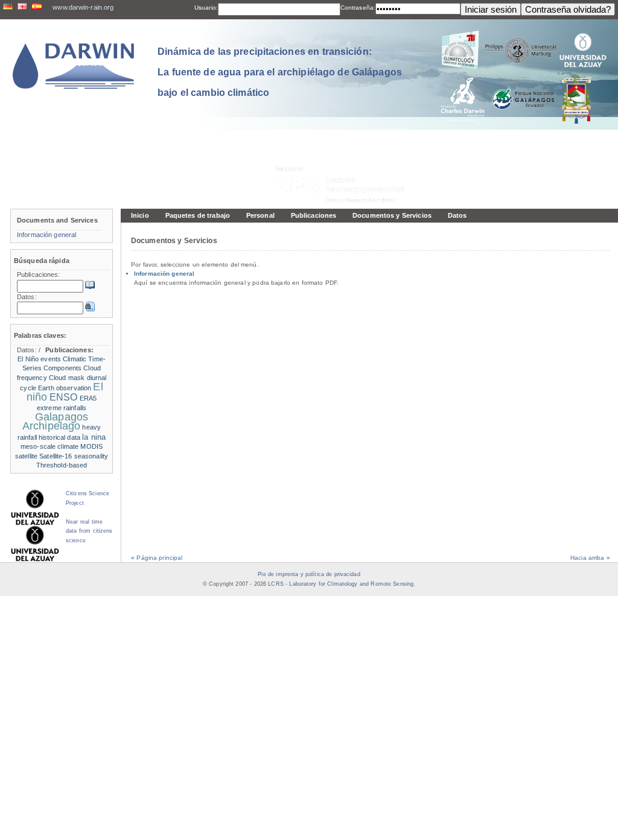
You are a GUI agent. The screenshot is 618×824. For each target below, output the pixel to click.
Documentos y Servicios (392, 215)
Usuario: (206, 7)
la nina (94, 437)
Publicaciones (313, 215)
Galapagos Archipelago (55, 421)
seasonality (91, 456)
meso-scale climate (49, 446)
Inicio (140, 215)
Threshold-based (62, 465)
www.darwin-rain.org (83, 7)
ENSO (63, 397)
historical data (59, 437)
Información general (164, 273)
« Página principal (156, 557)
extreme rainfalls (61, 407)
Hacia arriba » (590, 557)
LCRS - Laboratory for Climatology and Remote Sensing (340, 584)
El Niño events (39, 359)
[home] (73, 66)
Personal (260, 215)
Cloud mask (66, 377)
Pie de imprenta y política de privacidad (309, 574)
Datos (457, 215)
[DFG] (347, 157)
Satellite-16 (55, 456)
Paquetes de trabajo (197, 215)
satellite (26, 456)
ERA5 (88, 398)
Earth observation (64, 387)
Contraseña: (357, 7)
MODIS (91, 446)
